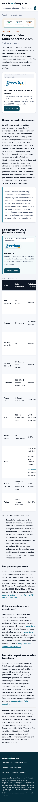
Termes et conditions (10, 772)
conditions (32, 470)
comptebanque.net (14, 3)
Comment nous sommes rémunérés (15, 762)
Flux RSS (23, 772)
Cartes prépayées (16, 15)
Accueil (4, 15)
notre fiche (30, 626)
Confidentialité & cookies (11, 767)
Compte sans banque (10, 8)
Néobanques (27, 8)
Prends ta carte (12, 109)
